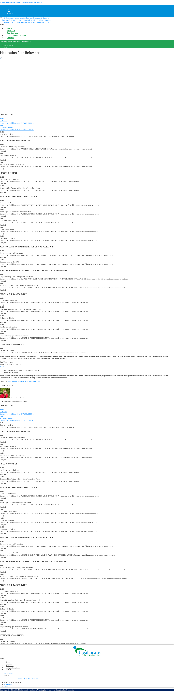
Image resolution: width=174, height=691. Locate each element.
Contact (10, 38)
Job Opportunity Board (13, 668)
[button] (61, 24)
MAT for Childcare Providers (18, 381)
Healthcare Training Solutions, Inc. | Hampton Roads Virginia (21, 3)
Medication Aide (34, 381)
